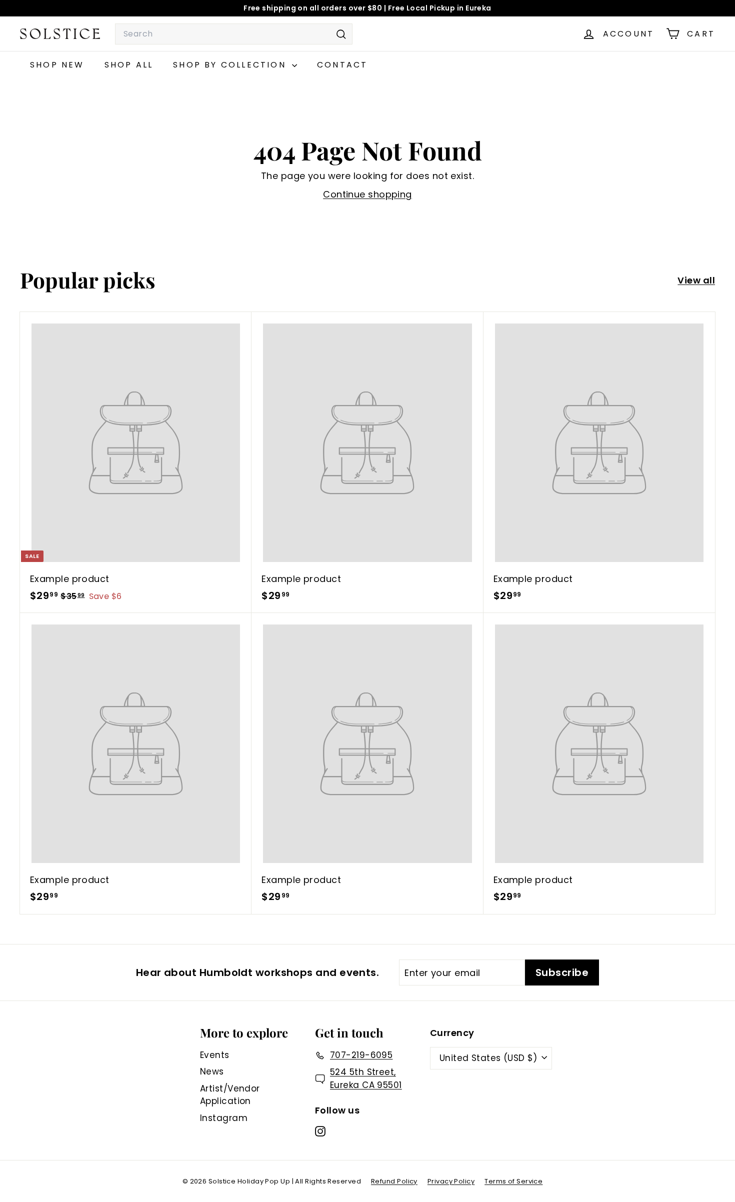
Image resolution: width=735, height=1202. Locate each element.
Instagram (224, 1118)
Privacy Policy (451, 1181)
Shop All (129, 64)
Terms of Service (513, 1181)
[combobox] (233, 34)
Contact (342, 64)
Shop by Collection (231, 64)
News (212, 1072)
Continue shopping (367, 194)
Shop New (57, 64)
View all (696, 280)
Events (215, 1055)
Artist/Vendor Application (230, 1095)
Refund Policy (394, 1181)
